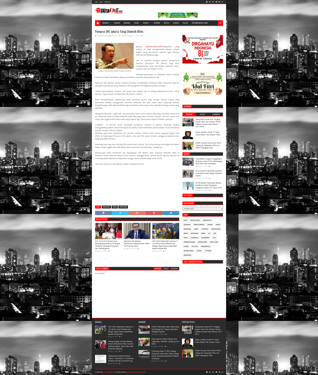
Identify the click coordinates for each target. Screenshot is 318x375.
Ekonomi (157, 22)
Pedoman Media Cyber (200, 22)
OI (209, 233)
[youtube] (216, 2)
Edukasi (176, 22)
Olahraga (194, 238)
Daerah (145, 22)
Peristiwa (123, 207)
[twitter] (210, 2)
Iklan (218, 225)
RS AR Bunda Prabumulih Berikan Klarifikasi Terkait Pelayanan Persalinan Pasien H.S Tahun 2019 (209, 185)
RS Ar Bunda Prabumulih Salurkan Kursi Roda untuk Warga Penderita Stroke (209, 173)
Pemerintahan (189, 242)
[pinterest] (219, 2)
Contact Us (107, 2)
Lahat (196, 229)
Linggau (204, 229)
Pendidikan (202, 242)
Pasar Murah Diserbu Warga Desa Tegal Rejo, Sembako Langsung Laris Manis (165, 341)
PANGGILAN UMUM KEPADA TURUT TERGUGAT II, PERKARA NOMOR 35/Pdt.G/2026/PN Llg (121, 358)
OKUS (186, 238)
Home (96, 2)
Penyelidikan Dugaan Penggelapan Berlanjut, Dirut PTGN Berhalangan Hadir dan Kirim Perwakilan (209, 161)
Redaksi (117, 22)
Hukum (210, 225)
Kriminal (187, 229)
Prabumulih (205, 246)
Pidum (186, 246)
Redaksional (189, 251)
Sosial (136, 22)
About (101, 2)
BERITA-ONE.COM (153, 46)
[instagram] (222, 2)
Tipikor (208, 251)
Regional (105, 22)
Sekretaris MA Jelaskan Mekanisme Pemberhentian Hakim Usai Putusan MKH (136, 243)
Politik (185, 22)
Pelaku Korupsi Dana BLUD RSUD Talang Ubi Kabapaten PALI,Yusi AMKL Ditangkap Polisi (208, 145)
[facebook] (207, 2)
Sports (166, 22)
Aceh (185, 220)
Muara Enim (215, 229)
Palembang (205, 238)
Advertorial (195, 220)
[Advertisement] (137, 185)
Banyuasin (207, 220)
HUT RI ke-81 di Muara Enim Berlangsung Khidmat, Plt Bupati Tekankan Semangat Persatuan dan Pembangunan (107, 245)
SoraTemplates (108, 372)
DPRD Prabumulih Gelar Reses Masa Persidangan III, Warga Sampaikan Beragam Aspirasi (165, 329)
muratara (187, 255)
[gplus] (213, 2)
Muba (186, 233)
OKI (214, 233)
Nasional (127, 22)
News (115, 207)
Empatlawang (199, 225)
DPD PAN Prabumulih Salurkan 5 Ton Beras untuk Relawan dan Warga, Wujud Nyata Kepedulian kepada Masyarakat (165, 245)
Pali (214, 238)
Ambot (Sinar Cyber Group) (135, 372)
